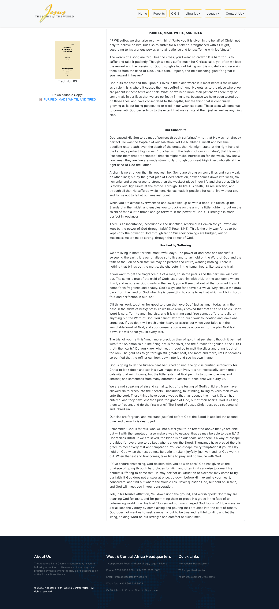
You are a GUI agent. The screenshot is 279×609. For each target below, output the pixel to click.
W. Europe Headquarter (191, 570)
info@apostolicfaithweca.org (130, 576)
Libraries (192, 13)
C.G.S (175, 13)
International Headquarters (193, 563)
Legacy (212, 13)
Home (142, 13)
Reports (159, 13)
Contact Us (234, 13)
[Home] (52, 13)
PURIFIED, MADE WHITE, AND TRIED (69, 99)
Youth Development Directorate (196, 576)
